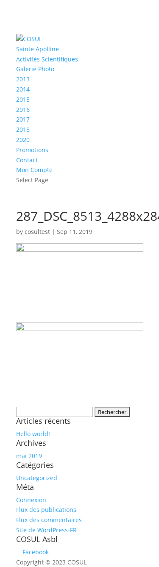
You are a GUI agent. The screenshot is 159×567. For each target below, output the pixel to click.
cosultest (37, 232)
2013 (23, 79)
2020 (23, 140)
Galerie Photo (35, 69)
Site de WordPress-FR (46, 530)
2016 (23, 110)
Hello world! (33, 434)
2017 (23, 119)
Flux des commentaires (49, 520)
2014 (23, 89)
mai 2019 (29, 456)
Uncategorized (36, 478)
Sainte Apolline (37, 49)
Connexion (31, 500)
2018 (23, 129)
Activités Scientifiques (47, 59)
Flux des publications (46, 510)
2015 (23, 99)
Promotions (32, 150)
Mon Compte (34, 170)
